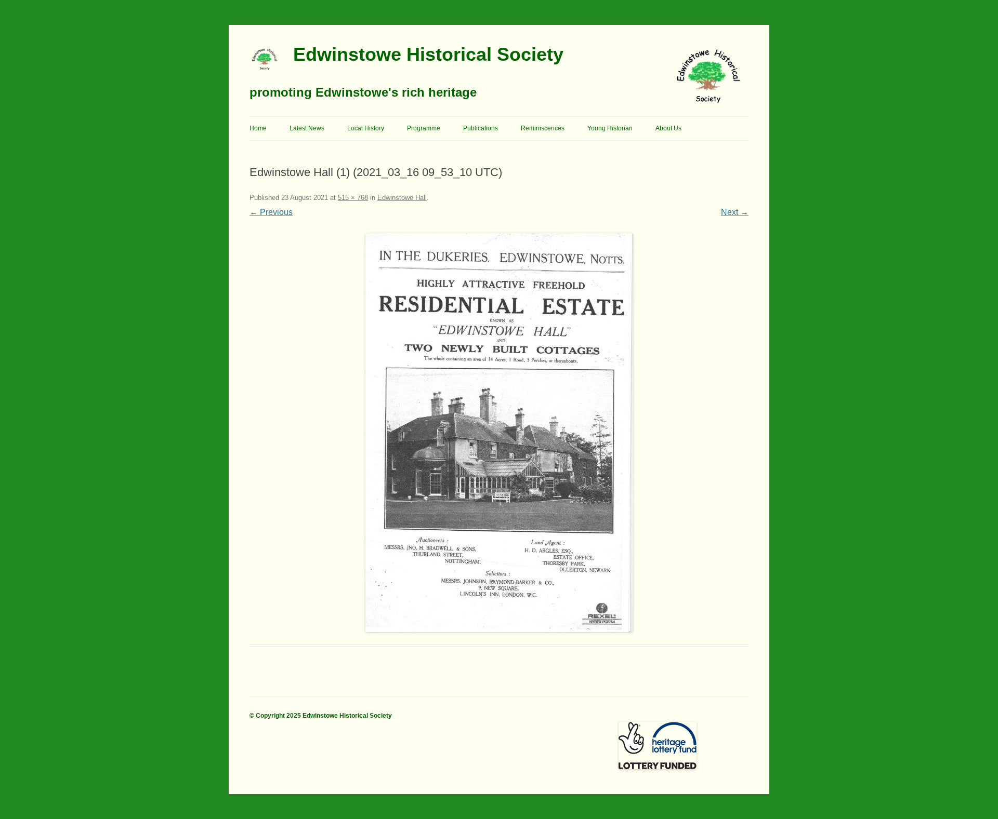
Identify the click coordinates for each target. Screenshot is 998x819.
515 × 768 (353, 198)
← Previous (271, 212)
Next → (734, 212)
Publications (480, 128)
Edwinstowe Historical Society (428, 54)
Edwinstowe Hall (402, 198)
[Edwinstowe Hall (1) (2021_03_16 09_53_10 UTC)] (499, 432)
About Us (668, 128)
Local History (365, 128)
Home (258, 128)
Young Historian (610, 128)
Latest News (307, 128)
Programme (423, 128)
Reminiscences (542, 128)
